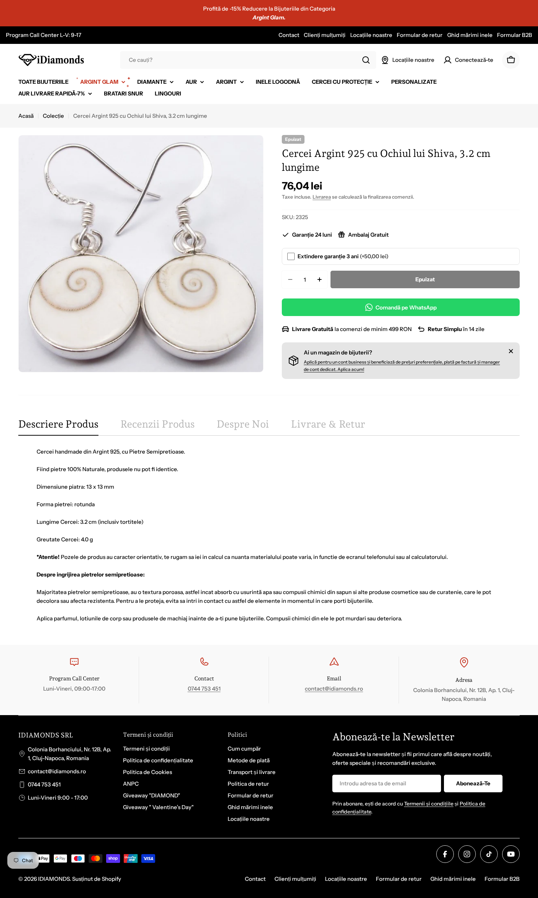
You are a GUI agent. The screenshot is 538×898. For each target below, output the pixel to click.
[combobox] (248, 60)
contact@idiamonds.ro (334, 688)
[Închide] (511, 351)
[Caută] (366, 60)
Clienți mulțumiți (324, 34)
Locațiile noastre (371, 34)
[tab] (58, 426)
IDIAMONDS (54, 878)
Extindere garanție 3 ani (343, 256)
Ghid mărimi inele (470, 34)
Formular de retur (419, 34)
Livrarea (322, 197)
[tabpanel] (269, 535)
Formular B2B (514, 34)
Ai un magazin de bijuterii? (338, 352)
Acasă (26, 115)
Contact (289, 34)
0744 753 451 (204, 688)
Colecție (53, 115)
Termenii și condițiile (428, 803)
